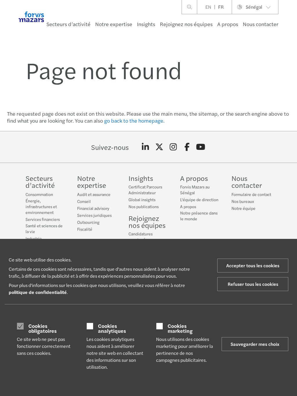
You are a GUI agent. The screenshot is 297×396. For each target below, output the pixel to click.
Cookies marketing (180, 328)
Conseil (84, 201)
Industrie (34, 238)
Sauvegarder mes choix (255, 344)
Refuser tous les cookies (253, 284)
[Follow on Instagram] (173, 147)
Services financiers (43, 219)
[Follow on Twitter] (159, 147)
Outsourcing (88, 222)
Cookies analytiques (112, 328)
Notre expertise (113, 24)
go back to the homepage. (134, 120)
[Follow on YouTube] (201, 147)
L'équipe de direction (199, 199)
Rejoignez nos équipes (186, 24)
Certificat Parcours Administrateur (145, 189)
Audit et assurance (94, 194)
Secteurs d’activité (68, 24)
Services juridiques (94, 215)
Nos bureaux (242, 201)
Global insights (141, 199)
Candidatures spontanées (140, 236)
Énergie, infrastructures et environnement (41, 206)
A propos (227, 24)
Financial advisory (93, 208)
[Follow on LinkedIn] (145, 147)
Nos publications (143, 206)
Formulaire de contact (251, 194)
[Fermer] (291, 22)
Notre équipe (243, 208)
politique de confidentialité (38, 292)
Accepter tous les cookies (252, 265)
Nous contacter (260, 24)
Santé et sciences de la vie (44, 228)
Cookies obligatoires (42, 328)
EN (208, 6)
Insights (146, 24)
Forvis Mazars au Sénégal (195, 189)
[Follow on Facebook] (187, 147)
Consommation (39, 194)
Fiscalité (84, 229)
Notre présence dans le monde (199, 215)
